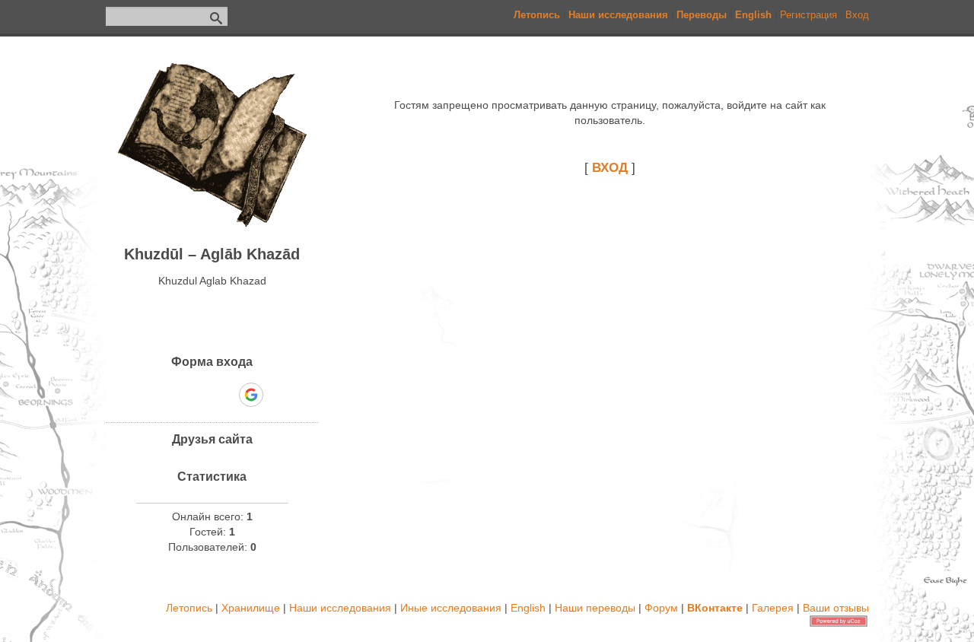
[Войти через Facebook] (198, 394)
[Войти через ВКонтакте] (172, 394)
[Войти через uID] (146, 394)
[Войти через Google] (251, 395)
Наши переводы (595, 608)
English (528, 608)
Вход (857, 15)
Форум (661, 608)
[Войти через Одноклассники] (277, 394)
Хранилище (250, 608)
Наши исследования (340, 608)
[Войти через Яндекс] (224, 394)
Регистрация (808, 15)
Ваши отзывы (836, 608)
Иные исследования (450, 608)
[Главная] (212, 224)
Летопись (189, 608)
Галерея (773, 608)
